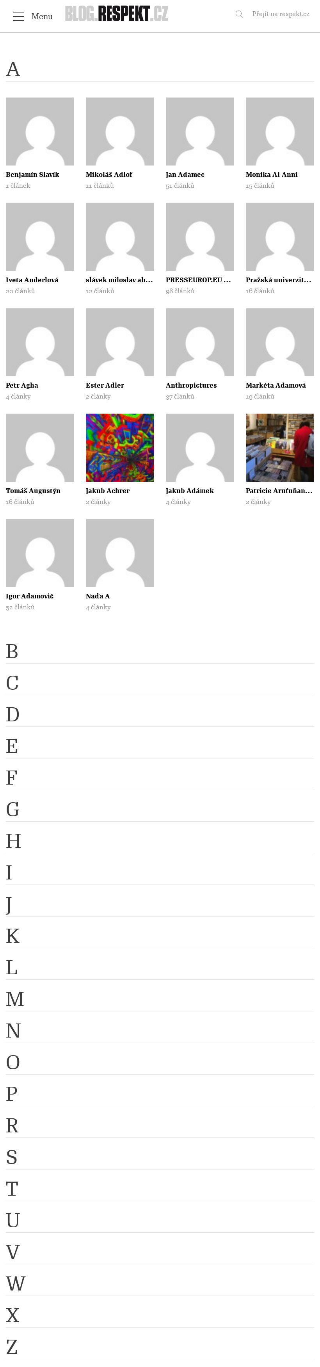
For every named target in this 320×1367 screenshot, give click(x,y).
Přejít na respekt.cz (280, 14)
